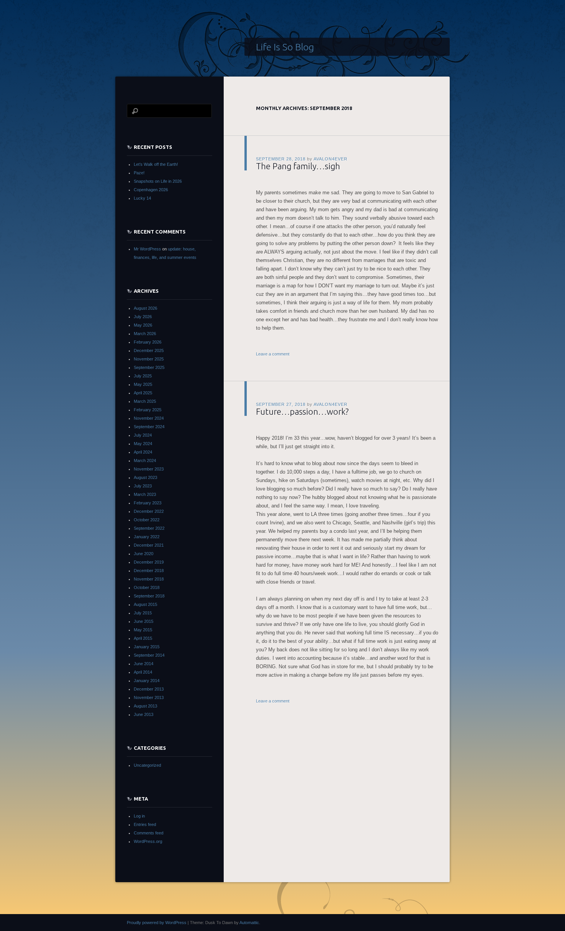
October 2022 (147, 519)
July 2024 (143, 435)
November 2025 (149, 359)
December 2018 (149, 570)
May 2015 (143, 629)
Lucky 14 (142, 198)
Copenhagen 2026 (151, 189)
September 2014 (149, 655)
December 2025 (149, 350)
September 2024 (149, 426)
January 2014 (147, 680)
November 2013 (149, 697)
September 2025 (149, 367)
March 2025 (145, 401)
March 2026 (145, 333)
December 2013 (149, 689)
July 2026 (143, 316)
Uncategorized (147, 765)
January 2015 (147, 646)
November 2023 (149, 469)
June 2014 (143, 663)
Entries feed (145, 824)
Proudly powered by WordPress (156, 922)
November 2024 (149, 418)
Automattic (249, 922)
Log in (139, 816)
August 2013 (145, 706)
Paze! (139, 172)
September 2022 (149, 528)
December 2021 (149, 545)
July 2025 (143, 376)
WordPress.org (148, 841)
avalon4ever (330, 159)
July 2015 (143, 613)
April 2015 (143, 638)
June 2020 (143, 553)
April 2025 (143, 392)
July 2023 (143, 486)
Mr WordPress (147, 249)
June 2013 (143, 714)
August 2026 (145, 308)
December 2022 (149, 511)
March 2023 (145, 494)
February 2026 (147, 342)
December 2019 (149, 562)
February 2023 (147, 503)
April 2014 (143, 672)
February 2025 (147, 409)
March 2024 (145, 460)
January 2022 (147, 536)
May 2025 (143, 384)
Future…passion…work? (302, 411)
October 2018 (147, 587)
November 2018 (149, 579)
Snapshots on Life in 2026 (158, 181)
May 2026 (143, 325)
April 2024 (143, 452)
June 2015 (143, 621)
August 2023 (145, 477)
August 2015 (145, 604)
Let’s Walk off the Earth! (156, 164)
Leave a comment (272, 354)
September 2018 (149, 596)
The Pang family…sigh (298, 166)
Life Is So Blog (285, 47)
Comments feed (148, 833)
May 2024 (143, 443)
